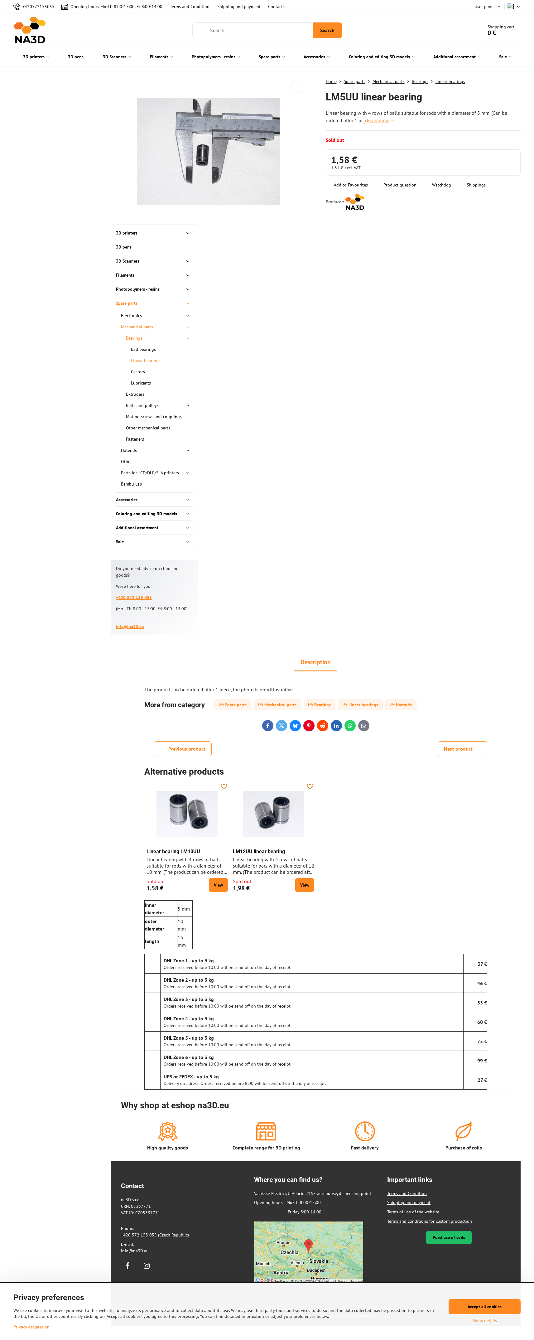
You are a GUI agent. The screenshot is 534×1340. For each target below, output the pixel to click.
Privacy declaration (31, 1327)
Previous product (186, 749)
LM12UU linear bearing (259, 851)
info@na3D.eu (130, 626)
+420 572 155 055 (134, 597)
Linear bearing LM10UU (173, 851)
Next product (458, 749)
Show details (485, 1320)
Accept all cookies (485, 1306)
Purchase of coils (449, 1237)
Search (327, 30)
